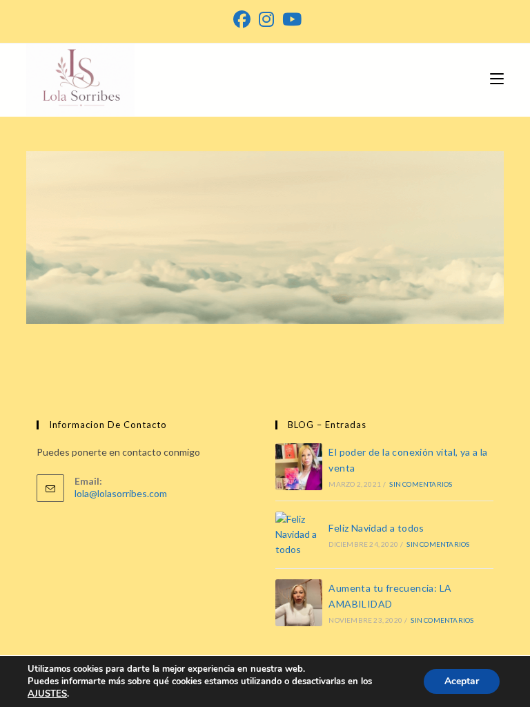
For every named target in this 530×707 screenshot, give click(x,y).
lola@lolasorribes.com (121, 493)
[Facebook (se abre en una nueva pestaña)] (242, 19)
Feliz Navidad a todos (376, 528)
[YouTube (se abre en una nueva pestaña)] (290, 19)
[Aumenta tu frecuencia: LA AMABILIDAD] (298, 602)
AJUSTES (47, 694)
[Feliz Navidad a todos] (298, 535)
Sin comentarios (420, 484)
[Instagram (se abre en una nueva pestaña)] (266, 19)
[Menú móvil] (497, 78)
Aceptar (461, 681)
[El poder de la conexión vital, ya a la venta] (298, 466)
